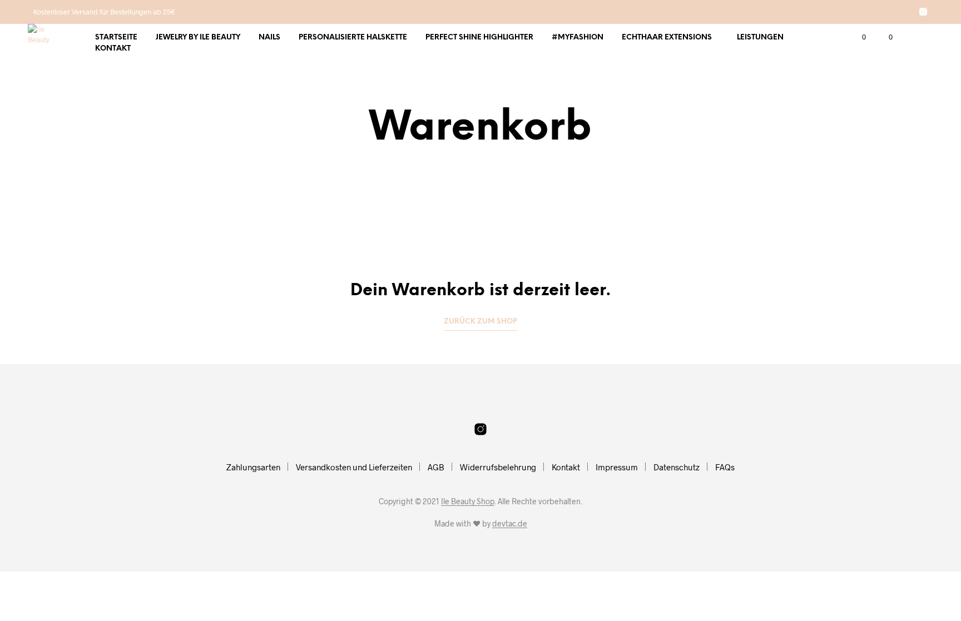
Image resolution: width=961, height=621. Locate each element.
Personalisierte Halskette (353, 37)
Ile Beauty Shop (467, 501)
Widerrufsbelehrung (498, 467)
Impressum (617, 467)
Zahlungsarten (253, 467)
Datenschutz (676, 467)
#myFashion (577, 37)
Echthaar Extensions (667, 37)
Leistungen (760, 37)
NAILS (269, 37)
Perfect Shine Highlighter (479, 37)
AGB (436, 467)
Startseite (116, 37)
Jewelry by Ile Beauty (198, 37)
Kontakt (113, 48)
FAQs (725, 467)
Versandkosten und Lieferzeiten (354, 467)
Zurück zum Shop (480, 321)
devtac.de (509, 523)
